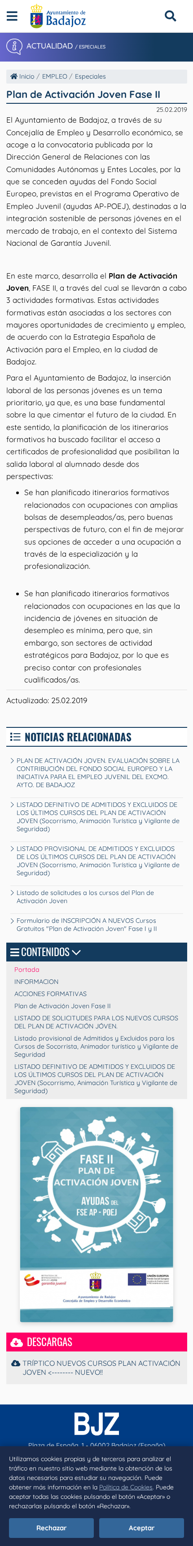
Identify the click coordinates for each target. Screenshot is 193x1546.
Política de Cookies (126, 1487)
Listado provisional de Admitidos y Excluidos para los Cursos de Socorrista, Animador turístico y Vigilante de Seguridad (96, 1046)
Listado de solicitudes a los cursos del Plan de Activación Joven (85, 897)
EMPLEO (54, 76)
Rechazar (51, 1528)
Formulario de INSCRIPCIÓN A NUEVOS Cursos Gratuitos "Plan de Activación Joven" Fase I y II (87, 925)
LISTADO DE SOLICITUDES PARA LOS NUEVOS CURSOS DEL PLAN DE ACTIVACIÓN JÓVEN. (96, 1022)
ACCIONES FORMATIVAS (50, 994)
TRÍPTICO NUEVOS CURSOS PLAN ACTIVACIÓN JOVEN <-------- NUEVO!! (101, 1368)
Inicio (26, 76)
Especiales (90, 76)
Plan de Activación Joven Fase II (62, 1006)
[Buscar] (170, 16)
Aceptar (142, 1528)
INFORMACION (36, 982)
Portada (26, 970)
